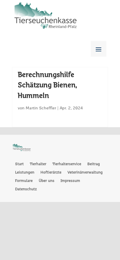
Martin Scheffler (41, 108)
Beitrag (93, 164)
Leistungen (24, 172)
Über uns (46, 181)
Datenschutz (26, 189)
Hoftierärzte (50, 172)
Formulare (24, 181)
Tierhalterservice (66, 164)
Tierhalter (38, 164)
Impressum (70, 181)
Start (19, 164)
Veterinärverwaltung (85, 172)
